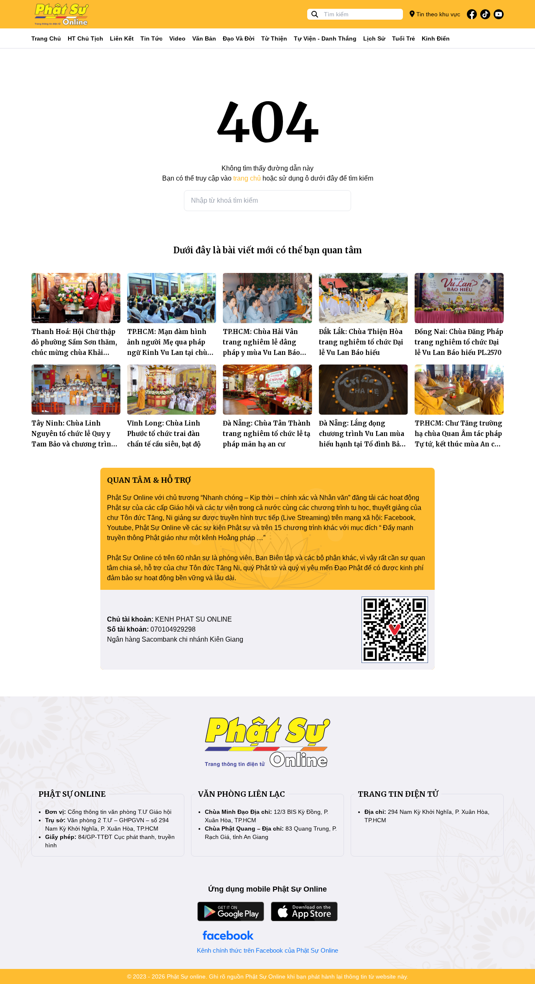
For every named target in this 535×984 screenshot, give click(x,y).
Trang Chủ (46, 38)
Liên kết (122, 38)
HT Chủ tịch (85, 38)
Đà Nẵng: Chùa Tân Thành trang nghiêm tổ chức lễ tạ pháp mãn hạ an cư (267, 433)
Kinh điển (436, 38)
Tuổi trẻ (403, 38)
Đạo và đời (239, 38)
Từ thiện (274, 38)
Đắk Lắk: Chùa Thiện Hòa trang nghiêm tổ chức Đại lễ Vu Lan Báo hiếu (361, 342)
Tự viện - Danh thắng (325, 38)
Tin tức (151, 38)
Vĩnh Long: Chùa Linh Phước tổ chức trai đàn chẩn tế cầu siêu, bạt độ (164, 433)
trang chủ (247, 178)
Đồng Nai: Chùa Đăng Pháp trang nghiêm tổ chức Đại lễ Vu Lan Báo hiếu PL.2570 (459, 342)
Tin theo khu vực (437, 14)
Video (177, 38)
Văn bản (204, 38)
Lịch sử (374, 38)
